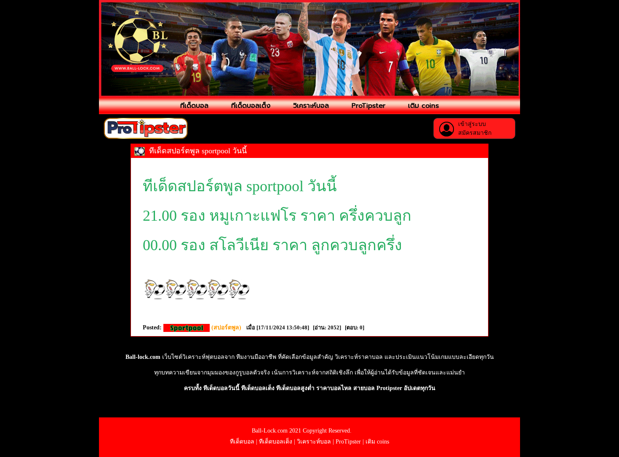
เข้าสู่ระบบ (472, 124)
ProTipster (368, 106)
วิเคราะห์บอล (311, 106)
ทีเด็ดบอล (194, 106)
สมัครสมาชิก (474, 133)
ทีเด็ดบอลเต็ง (250, 106)
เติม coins (423, 106)
